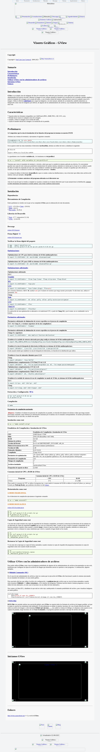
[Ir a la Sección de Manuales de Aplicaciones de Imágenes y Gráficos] (44, 27)
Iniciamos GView (14, 82)
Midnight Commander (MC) (18, 572)
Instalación (12, 78)
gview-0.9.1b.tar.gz (14, 230)
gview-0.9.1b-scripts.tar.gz (16, 507)
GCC (10, 206)
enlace (47, 485)
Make (10, 208)
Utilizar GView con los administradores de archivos (27, 80)
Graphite (11, 277)
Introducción (12, 71)
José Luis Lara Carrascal (23, 59)
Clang (22, 206)
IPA (9, 281)
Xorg (10, 217)
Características (13, 73)
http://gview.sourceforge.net (16, 716)
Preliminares (12, 76)
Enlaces (10, 84)
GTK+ (11, 219)
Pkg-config (12, 210)
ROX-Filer (12, 601)
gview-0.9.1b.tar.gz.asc (15, 237)
